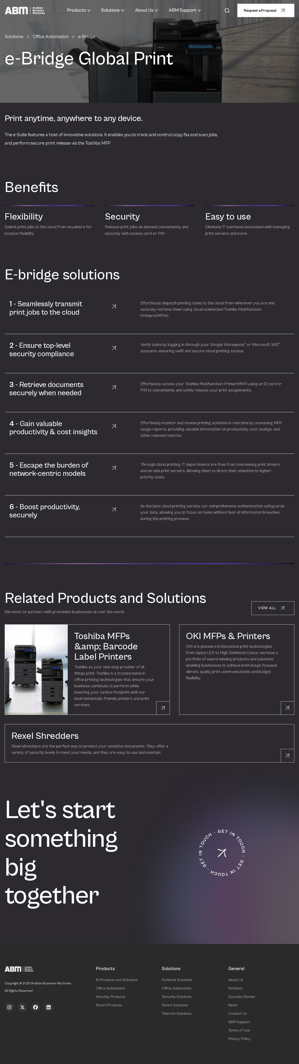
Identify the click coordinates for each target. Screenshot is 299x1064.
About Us (144, 10)
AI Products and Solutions (117, 980)
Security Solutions (177, 997)
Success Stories (241, 997)
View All (267, 608)
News (232, 1005)
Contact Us (237, 1013)
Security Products (110, 997)
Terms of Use (239, 1030)
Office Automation (51, 36)
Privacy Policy (239, 1039)
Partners (235, 988)
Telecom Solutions (177, 1013)
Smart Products (109, 1005)
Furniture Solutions (177, 980)
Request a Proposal (260, 10)
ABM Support (182, 10)
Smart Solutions (175, 1005)
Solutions (110, 10)
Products (76, 10)
